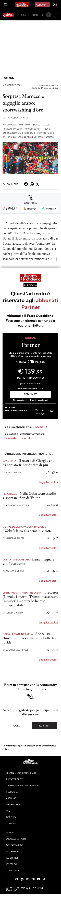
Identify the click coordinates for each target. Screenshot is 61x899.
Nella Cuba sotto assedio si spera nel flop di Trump (29, 495)
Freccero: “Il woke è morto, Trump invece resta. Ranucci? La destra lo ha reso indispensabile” (30, 599)
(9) (57, 612)
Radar (8, 78)
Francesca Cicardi (15, 117)
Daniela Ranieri (13, 538)
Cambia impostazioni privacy (22, 785)
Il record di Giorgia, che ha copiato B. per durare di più (28, 462)
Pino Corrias (12, 472)
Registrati (44, 725)
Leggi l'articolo (48, 482)
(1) (57, 505)
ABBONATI (30, 394)
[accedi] (55, 4)
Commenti (13, 184)
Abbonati (42, 4)
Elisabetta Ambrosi (15, 650)
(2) (57, 650)
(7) (57, 538)
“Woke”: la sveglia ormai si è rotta (27, 530)
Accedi (16, 725)
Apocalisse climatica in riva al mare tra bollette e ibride (30, 638)
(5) (57, 571)
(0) (57, 472)
